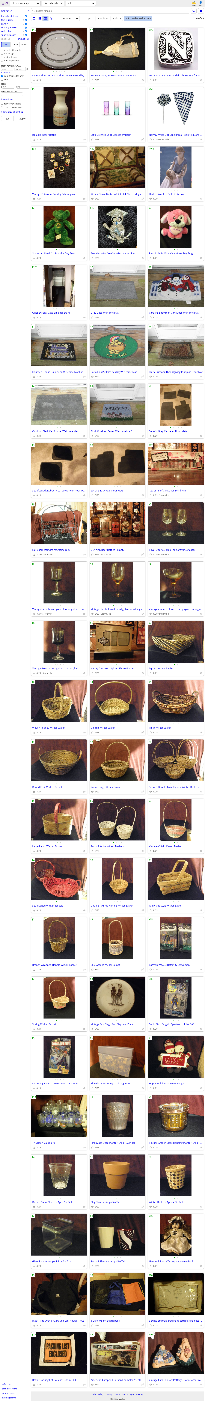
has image (9, 53)
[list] (34, 18)
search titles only (12, 50)
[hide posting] (84, 80)
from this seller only (14, 75)
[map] (51, 18)
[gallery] (45, 18)
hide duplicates (11, 60)
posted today (10, 57)
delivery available (12, 103)
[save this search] (201, 11)
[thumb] (40, 18)
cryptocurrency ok (13, 107)
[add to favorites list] (34, 80)
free (6, 79)
